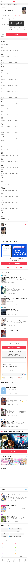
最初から (19, 42)
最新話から (25, 42)
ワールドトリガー (6, 531)
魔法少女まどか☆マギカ (15, 536)
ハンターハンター (19, 533)
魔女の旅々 (18, 528)
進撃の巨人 (4, 536)
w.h (2, 12)
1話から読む (16, 34)
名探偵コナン (5, 533)
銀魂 (11, 533)
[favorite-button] (10, 27)
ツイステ (11, 528)
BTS (3, 22)
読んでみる (14, 451)
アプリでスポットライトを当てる (14, 347)
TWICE (6, 22)
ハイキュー (4, 528)
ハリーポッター (16, 531)
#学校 (2, 431)
